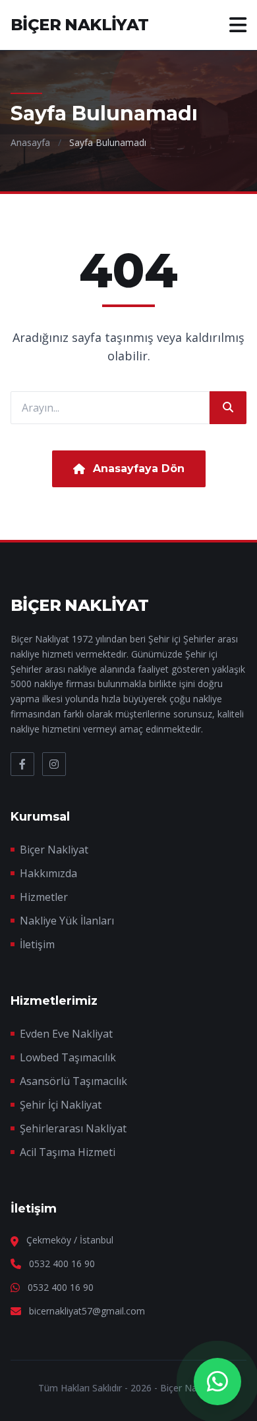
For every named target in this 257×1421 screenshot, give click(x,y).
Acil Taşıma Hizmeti (67, 1152)
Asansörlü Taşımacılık (73, 1081)
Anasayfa (30, 142)
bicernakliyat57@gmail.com (87, 1311)
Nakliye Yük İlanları (67, 920)
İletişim (37, 944)
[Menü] (237, 25)
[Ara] (228, 407)
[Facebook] (22, 764)
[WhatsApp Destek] (217, 1381)
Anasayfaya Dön (139, 468)
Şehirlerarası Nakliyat (73, 1128)
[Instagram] (54, 764)
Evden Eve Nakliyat (66, 1033)
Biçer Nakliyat (54, 849)
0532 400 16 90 (62, 1263)
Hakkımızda (48, 873)
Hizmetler (44, 897)
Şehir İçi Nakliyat (60, 1104)
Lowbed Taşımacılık (68, 1057)
